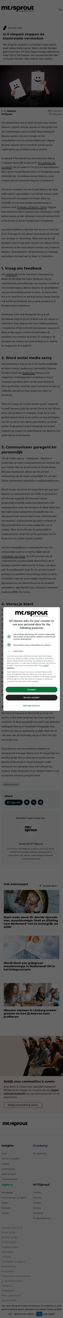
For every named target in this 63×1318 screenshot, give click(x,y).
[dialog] (31, 659)
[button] (31, 651)
